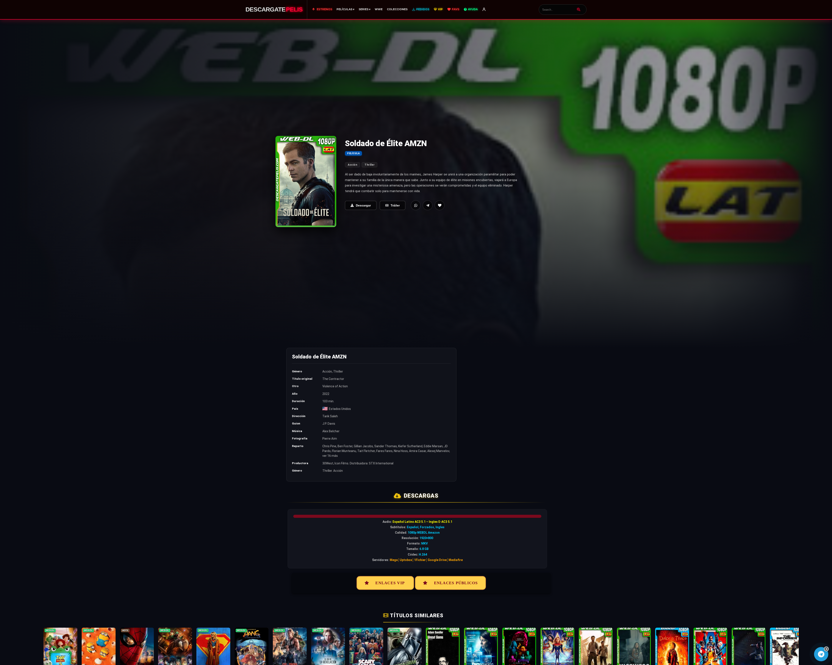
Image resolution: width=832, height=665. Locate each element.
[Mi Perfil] (484, 9)
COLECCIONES (397, 9)
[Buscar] (578, 9)
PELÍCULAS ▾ (345, 9)
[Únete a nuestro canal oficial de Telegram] (821, 654)
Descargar (363, 205)
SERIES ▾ (364, 9)
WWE (379, 9)
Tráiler (395, 205)
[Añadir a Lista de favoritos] (439, 205)
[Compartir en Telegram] (428, 205)
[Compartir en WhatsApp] (416, 205)
